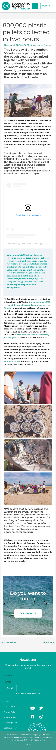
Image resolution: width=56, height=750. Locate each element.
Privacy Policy (10, 712)
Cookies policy (10, 722)
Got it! (28, 745)
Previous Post (8, 642)
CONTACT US (10, 701)
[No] (52, 740)
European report (12, 361)
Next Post (49, 642)
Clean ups (8, 45)
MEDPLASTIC (20, 45)
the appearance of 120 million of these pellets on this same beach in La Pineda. (27, 305)
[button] (35, 6)
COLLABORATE (11, 707)
